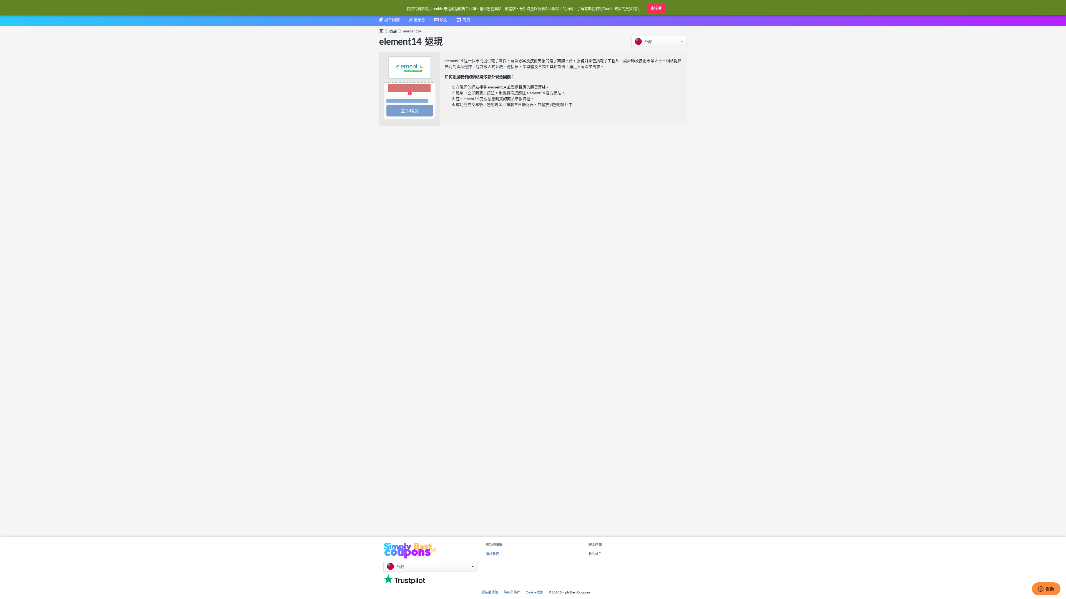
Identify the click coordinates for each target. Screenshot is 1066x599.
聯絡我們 (492, 554)
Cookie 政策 (534, 592)
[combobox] (440, 21)
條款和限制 (407, 101)
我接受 (656, 8)
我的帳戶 (595, 554)
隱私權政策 (489, 592)
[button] (659, 41)
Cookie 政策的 (613, 8)
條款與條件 (512, 592)
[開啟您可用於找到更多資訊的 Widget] (1046, 589)
